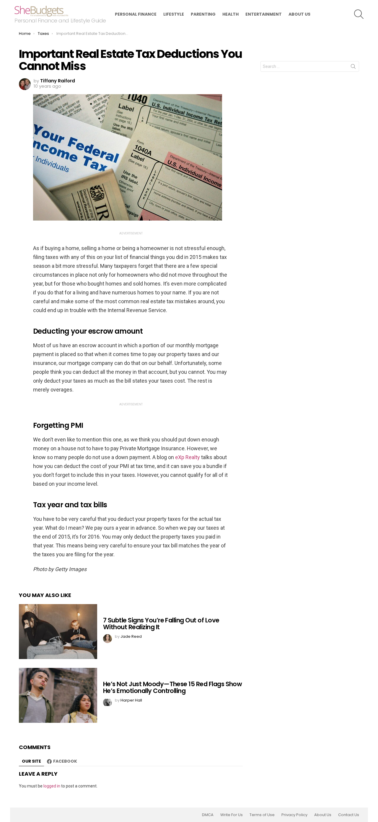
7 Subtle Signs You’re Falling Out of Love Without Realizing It (161, 624)
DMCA (208, 815)
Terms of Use (262, 815)
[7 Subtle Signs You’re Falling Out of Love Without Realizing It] (58, 631)
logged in (51, 786)
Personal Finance (136, 14)
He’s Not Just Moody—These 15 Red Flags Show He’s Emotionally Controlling (172, 687)
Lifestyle (173, 14)
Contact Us (348, 815)
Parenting (203, 14)
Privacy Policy (294, 815)
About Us (299, 14)
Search (353, 67)
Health (230, 14)
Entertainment (263, 14)
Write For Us (231, 815)
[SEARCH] (359, 14)
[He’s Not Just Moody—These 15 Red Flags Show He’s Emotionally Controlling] (58, 695)
